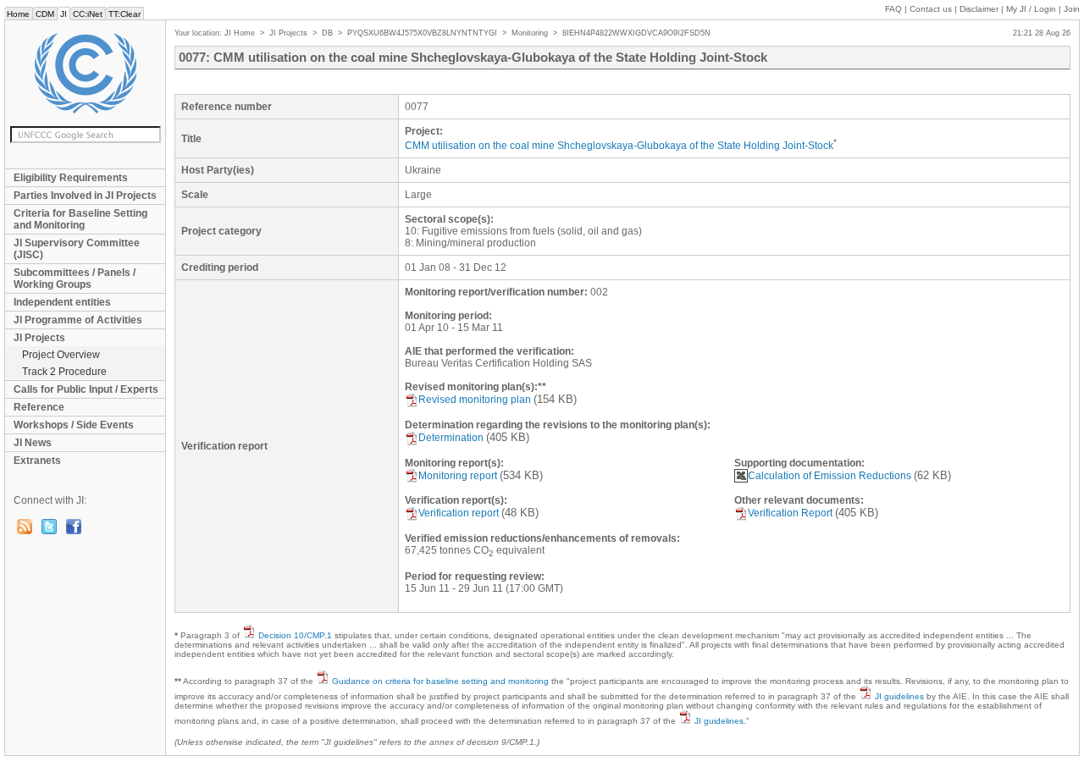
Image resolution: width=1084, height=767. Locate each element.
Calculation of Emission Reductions (829, 476)
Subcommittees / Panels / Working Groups (75, 278)
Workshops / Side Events (74, 425)
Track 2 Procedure (64, 372)
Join (1072, 9)
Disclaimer (979, 9)
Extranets (37, 460)
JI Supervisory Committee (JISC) (77, 249)
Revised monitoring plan (474, 400)
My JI (1031, 9)
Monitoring (530, 33)
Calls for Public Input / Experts (86, 389)
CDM (45, 14)
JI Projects (39, 338)
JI (63, 14)
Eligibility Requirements (71, 178)
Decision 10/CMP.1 (295, 635)
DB (327, 33)
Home (18, 14)
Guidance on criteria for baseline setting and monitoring (440, 681)
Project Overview (61, 355)
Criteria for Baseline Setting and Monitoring (80, 219)
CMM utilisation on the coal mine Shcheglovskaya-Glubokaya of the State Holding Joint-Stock (619, 146)
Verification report (458, 513)
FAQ (893, 9)
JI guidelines (899, 696)
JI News (33, 443)
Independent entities (62, 302)
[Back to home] (85, 73)
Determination (451, 438)
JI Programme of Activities (78, 320)
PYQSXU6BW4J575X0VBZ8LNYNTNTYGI (422, 33)
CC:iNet (87, 14)
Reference (39, 407)
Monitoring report (457, 476)
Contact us (931, 9)
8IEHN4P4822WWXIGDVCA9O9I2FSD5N (636, 33)
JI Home (239, 33)
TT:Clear (124, 14)
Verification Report (790, 513)
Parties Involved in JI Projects (85, 195)
